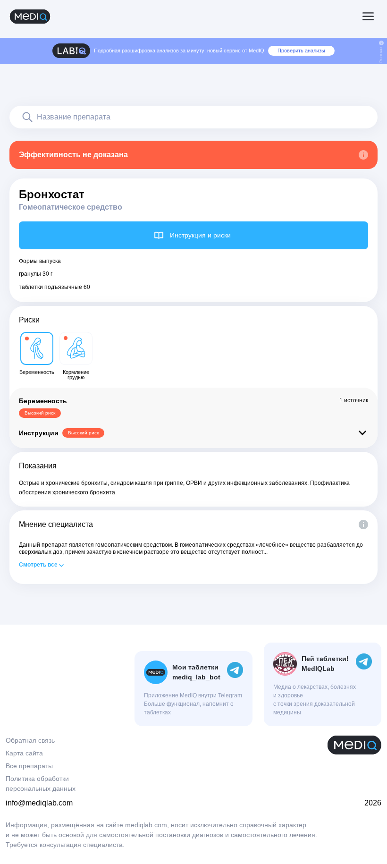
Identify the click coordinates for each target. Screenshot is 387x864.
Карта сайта (24, 753)
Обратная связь (30, 740)
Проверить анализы (301, 50)
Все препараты (29, 766)
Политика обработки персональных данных (41, 783)
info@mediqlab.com (39, 803)
